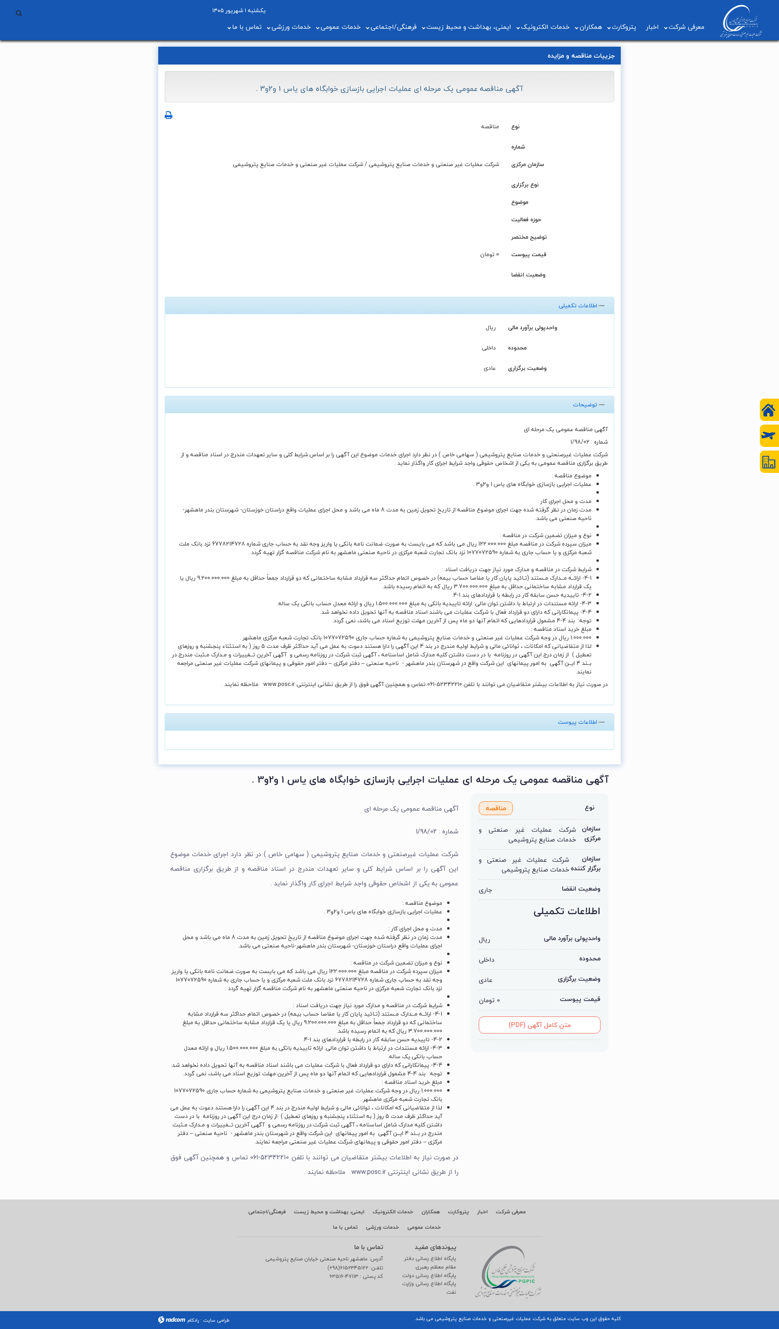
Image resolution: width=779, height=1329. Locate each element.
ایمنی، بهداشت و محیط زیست (468, 26)
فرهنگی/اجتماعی (393, 26)
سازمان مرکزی (527, 163)
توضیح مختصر (529, 236)
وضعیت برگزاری (527, 367)
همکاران (590, 26)
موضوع (519, 201)
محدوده (517, 347)
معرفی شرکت (686, 26)
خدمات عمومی (341, 26)
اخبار (652, 26)
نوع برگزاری (525, 184)
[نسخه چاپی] (168, 115)
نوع (515, 126)
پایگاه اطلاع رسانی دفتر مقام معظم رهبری (430, 1262)
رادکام (193, 1320)
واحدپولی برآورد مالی (532, 327)
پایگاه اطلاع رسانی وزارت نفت (429, 1288)
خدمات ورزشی (291, 26)
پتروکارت (624, 26)
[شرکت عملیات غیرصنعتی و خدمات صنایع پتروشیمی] (741, 21)
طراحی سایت (216, 1320)
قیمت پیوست (529, 254)
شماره (518, 146)
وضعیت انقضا (528, 274)
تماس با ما (247, 26)
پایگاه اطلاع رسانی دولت (429, 1275)
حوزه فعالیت (526, 219)
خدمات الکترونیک (545, 26)
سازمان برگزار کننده (585, 863)
